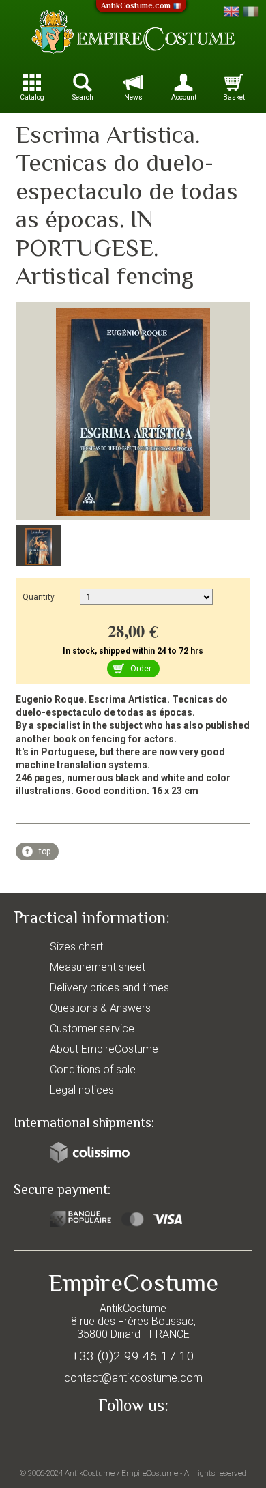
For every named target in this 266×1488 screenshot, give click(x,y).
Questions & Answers (100, 1008)
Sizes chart (76, 946)
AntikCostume (90, 1473)
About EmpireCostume (104, 1048)
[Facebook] (133, 1437)
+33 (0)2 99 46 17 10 (133, 1356)
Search (82, 97)
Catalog (32, 97)
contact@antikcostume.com (133, 1377)
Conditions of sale (93, 1069)
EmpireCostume (149, 1473)
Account (183, 97)
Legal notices (82, 1089)
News (133, 97)
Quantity (39, 597)
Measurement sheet (97, 967)
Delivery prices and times (109, 987)
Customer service (92, 1028)
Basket (234, 97)
